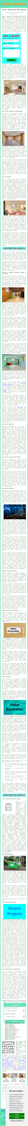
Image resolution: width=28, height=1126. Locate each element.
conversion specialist (7, 1056)
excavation (10, 726)
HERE (9, 850)
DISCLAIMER (24, 7)
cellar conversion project (8, 998)
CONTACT (20, 7)
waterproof (17, 576)
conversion (21, 159)
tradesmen (4, 1071)
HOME (11, 7)
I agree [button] (17, 1114)
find (6, 971)
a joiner (24, 1065)
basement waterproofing (15, 822)
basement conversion (12, 848)
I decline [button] (17, 1117)
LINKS (14, 7)
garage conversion (18, 1068)
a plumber (11, 1061)
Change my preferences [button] (17, 1120)
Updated (3, 1111)
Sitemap (3, 1110)
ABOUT (17, 7)
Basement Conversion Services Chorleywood (14, 1001)
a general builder (21, 1067)
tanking (15, 583)
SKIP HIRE (5, 1058)
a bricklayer (21, 1060)
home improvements (12, 1057)
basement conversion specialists (11, 955)
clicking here (10, 994)
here (6, 1085)
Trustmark (4, 390)
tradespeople (5, 1055)
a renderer (13, 1066)
